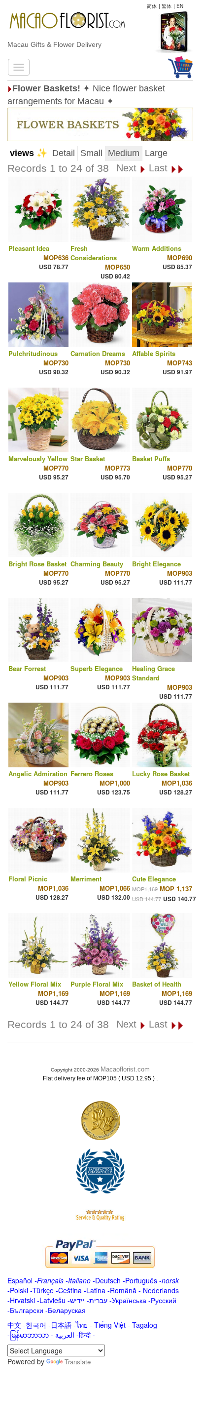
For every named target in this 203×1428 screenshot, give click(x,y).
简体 (152, 5)
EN (179, 5)
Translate (78, 1361)
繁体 (166, 5)
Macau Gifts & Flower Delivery (54, 44)
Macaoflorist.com (125, 1069)
